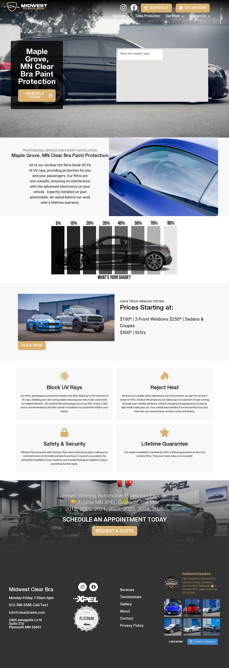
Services (119, 16)
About (125, 611)
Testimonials (130, 597)
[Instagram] (82, 587)
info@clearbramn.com (27, 612)
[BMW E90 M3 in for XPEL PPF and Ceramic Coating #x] (173, 627)
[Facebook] (93, 587)
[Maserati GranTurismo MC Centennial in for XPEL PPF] (173, 607)
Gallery (126, 604)
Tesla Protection (147, 16)
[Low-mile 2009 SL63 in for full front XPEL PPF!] (192, 627)
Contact (126, 618)
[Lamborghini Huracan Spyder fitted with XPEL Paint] (211, 607)
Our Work (172, 16)
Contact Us (197, 16)
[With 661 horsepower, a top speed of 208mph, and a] (192, 607)
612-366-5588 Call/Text (28, 605)
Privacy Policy (131, 625)
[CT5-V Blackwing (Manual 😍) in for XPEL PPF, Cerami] (211, 627)
